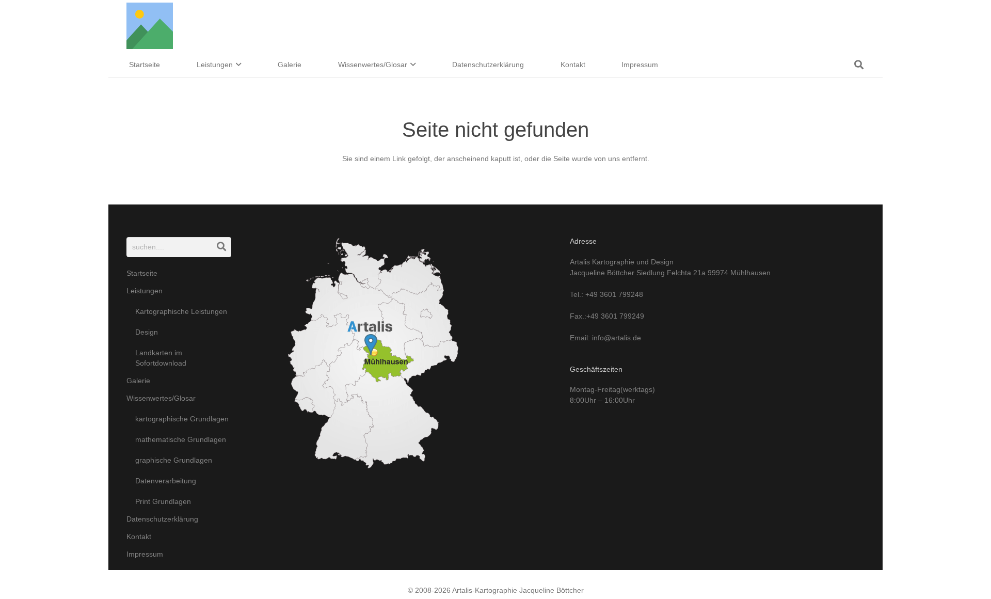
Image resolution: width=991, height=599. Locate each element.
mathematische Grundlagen (180, 439)
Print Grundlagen (163, 501)
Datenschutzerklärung (162, 519)
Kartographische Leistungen (181, 311)
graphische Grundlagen (173, 460)
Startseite (141, 273)
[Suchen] (221, 247)
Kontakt (138, 536)
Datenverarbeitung (165, 481)
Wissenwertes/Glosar (161, 398)
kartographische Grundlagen (182, 419)
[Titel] (149, 26)
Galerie (138, 380)
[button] (237, 64)
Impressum (144, 554)
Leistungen (144, 291)
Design (146, 332)
